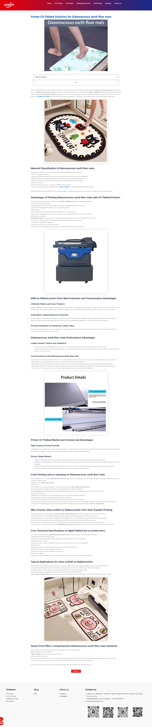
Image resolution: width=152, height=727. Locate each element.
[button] (116, 77)
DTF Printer (59, 3)
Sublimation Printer (83, 3)
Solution (108, 3)
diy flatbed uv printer (43, 96)
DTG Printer (98, 3)
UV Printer (69, 3)
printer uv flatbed (64, 187)
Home (49, 3)
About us (118, 3)
